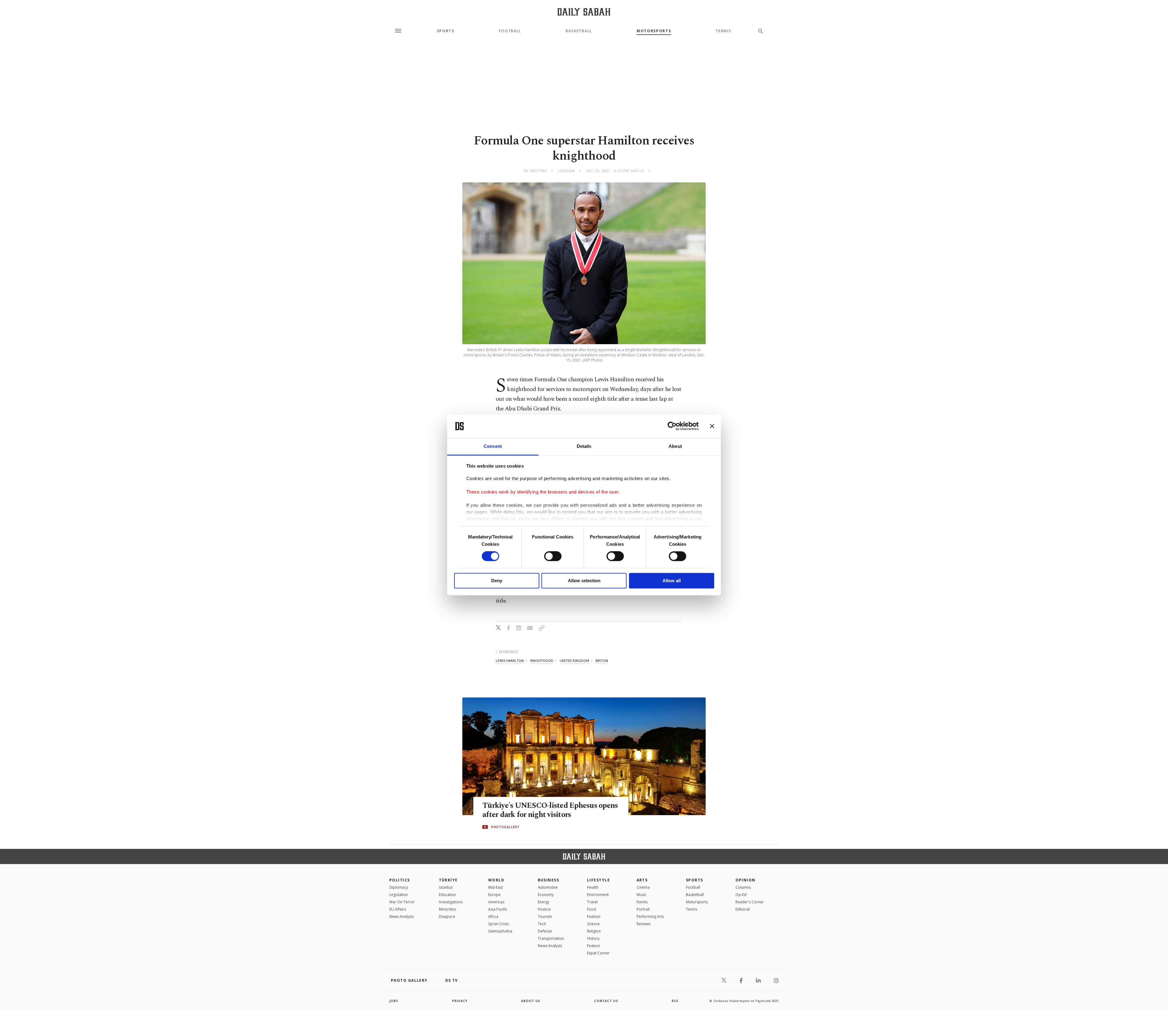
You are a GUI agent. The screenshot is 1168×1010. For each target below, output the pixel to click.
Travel (592, 902)
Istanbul (446, 887)
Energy (543, 902)
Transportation (551, 938)
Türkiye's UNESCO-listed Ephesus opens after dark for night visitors (550, 810)
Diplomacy (398, 887)
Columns (743, 887)
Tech (542, 923)
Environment (598, 894)
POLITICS (399, 880)
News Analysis (401, 916)
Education (447, 894)
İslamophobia (500, 931)
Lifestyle (598, 880)
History (593, 938)
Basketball (579, 31)
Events (642, 902)
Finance (544, 909)
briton (602, 660)
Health (592, 887)
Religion (594, 931)
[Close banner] (712, 426)
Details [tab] (584, 446)
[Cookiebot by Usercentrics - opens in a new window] (672, 426)
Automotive (548, 887)
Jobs (393, 1001)
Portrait (643, 909)
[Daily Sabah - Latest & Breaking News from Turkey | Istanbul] (583, 12)
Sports (445, 31)
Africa (493, 916)
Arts (642, 880)
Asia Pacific (497, 909)
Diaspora (447, 916)
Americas (496, 902)
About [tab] (675, 446)
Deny (496, 580)
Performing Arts (650, 916)
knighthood (541, 660)
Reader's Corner (749, 902)
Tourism (545, 916)
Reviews (643, 923)
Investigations (451, 902)
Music (641, 894)
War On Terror (402, 902)
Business (548, 880)
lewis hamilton (510, 660)
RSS (675, 1001)
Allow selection (584, 580)
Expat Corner (598, 953)
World (496, 880)
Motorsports (654, 31)
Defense (545, 931)
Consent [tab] (493, 446)
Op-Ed (740, 894)
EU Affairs (397, 909)
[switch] (552, 556)
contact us (606, 1001)
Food (591, 909)
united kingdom (574, 660)
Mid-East (495, 887)
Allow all (671, 580)
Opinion (745, 880)
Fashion (593, 916)
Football (510, 31)
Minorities (447, 909)
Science (593, 923)
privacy (460, 1001)
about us (530, 1001)
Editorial (742, 909)
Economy (546, 894)
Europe (494, 894)
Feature (593, 945)
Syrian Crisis (498, 923)
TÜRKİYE (448, 880)
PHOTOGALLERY (505, 827)
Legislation (398, 894)
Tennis (723, 31)
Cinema (643, 887)
